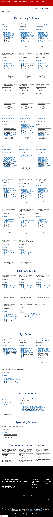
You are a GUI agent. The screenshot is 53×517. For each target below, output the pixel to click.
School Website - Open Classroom (10, 405)
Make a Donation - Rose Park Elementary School (9, 224)
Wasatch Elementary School (41, 211)
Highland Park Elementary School (8, 118)
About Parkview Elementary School (43, 200)
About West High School (8, 385)
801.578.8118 (4, 282)
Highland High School (23, 340)
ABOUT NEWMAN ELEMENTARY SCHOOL (43, 170)
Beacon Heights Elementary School (25, 24)
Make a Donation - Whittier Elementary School (25, 255)
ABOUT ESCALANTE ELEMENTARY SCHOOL (26, 107)
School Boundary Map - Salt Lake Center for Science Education (33, 410)
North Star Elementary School (24, 181)
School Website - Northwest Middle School (29, 313)
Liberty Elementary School (40, 118)
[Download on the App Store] (35, 514)
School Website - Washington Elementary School (9, 251)
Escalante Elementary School (24, 87)
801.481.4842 (4, 185)
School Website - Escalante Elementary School (26, 95)
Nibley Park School (5, 180)
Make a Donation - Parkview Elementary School (43, 193)
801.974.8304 (38, 185)
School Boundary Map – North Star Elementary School (27, 198)
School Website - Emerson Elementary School (42, 64)
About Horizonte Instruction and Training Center (43, 361)
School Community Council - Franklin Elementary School (43, 97)
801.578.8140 (4, 247)
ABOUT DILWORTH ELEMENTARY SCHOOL (9, 76)
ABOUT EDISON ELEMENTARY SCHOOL (26, 76)
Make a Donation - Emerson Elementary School (43, 68)
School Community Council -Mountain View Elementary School (27, 158)
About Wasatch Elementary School (43, 232)
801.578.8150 (4, 91)
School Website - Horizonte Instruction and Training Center (43, 349)
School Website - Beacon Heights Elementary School (27, 33)
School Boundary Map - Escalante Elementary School (27, 104)
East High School (5, 340)
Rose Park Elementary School (7, 211)
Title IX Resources (36, 489)
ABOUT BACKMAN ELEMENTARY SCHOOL (9, 44)
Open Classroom (5, 399)
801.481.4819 (38, 60)
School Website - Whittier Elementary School (25, 251)
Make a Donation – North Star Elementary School (26, 194)
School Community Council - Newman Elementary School (43, 160)
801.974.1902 (4, 458)
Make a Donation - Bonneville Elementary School (43, 37)
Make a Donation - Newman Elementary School (43, 162)
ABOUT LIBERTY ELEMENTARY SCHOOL (43, 139)
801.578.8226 (22, 403)
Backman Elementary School (7, 24)
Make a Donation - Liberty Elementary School (42, 131)
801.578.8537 (38, 154)
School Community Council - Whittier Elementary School (26, 253)
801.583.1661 (4, 345)
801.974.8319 (38, 282)
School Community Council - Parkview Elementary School (43, 191)
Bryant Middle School (6, 277)
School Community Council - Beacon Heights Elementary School (27, 35)
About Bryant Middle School (9, 297)
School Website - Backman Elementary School (9, 33)
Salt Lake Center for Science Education (27, 398)
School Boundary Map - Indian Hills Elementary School (27, 133)
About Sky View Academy (8, 437)
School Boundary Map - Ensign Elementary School (9, 104)
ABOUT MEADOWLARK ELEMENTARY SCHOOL (9, 170)
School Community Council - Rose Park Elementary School (10, 222)
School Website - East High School (10, 348)
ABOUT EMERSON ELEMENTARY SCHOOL (43, 76)
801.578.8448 (21, 186)
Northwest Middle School (24, 305)
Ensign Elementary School (6, 87)
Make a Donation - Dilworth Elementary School (9, 68)
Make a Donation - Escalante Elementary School (26, 99)
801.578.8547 (22, 310)
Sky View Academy (5, 427)
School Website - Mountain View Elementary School (27, 156)
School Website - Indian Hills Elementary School (26, 125)
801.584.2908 (21, 122)
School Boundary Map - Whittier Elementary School (26, 259)
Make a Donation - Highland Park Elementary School (10, 131)
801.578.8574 (38, 345)
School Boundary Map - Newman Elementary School (44, 166)
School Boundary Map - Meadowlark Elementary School (10, 162)
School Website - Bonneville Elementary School (43, 33)
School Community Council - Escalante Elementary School (26, 97)
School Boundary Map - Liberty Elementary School (43, 135)
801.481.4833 (4, 122)
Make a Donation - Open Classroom (10, 408)
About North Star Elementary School (26, 201)
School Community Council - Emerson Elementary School (43, 66)
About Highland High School (26, 360)
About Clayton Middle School (26, 297)
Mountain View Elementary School (25, 149)
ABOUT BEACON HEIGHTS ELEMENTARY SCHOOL (26, 45)
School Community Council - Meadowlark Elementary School (9, 160)
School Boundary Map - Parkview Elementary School (44, 197)
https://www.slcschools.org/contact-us (36, 510)
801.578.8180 (38, 122)
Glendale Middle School (40, 277)
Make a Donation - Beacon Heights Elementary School (27, 37)
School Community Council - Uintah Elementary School (27, 223)
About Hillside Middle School (9, 326)
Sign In (46, 483)
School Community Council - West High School (12, 379)
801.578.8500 (4, 375)
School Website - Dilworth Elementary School (8, 64)
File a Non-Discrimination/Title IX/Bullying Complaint (37, 486)
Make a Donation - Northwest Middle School (29, 315)
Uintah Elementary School (23, 212)
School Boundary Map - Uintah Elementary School (26, 229)
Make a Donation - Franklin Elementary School (43, 99)
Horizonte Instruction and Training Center (43, 340)
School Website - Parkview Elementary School (42, 189)
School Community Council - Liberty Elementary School (44, 129)
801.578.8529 (4, 154)
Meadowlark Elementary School (7, 149)
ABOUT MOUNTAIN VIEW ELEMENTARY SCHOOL (26, 168)
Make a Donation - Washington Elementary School (9, 255)
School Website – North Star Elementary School (26, 190)
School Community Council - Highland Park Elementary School (10, 129)
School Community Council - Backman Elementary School (9, 35)
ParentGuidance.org (36, 490)
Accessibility (48, 481)
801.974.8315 (21, 154)
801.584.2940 (21, 217)
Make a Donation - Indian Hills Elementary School (26, 129)
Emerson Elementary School (41, 55)
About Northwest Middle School (27, 320)
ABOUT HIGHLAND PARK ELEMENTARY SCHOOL (9, 139)
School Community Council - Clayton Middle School (26, 288)
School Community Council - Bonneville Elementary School (43, 35)
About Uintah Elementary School (26, 233)
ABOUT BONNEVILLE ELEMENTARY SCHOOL (43, 45)
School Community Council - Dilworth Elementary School (9, 66)
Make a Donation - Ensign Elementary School (8, 99)
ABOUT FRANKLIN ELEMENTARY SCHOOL (43, 107)
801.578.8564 (38, 216)
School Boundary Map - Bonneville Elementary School (44, 41)
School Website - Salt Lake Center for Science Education (32, 406)
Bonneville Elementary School (41, 24)
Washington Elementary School (7, 242)
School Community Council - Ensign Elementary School (10, 97)
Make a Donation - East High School (10, 351)
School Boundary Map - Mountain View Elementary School (27, 164)
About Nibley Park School (8, 200)
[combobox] (4, 516)
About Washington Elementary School (9, 263)
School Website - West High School (10, 378)
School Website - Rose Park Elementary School (9, 220)
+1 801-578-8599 (9, 483)
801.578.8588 (21, 458)
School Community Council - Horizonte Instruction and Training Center (44, 351)
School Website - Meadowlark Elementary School (9, 158)
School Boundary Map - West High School (11, 382)
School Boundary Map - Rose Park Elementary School (10, 228)
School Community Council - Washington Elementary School (9, 253)
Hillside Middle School (6, 306)
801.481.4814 (21, 29)
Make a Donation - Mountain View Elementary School (27, 160)
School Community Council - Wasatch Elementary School (43, 222)
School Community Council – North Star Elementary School (27, 192)
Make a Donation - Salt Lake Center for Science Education (32, 408)
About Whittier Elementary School (26, 263)
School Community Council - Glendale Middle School (43, 288)
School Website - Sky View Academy (10, 434)
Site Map (47, 479)
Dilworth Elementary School (7, 55)
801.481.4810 (21, 282)
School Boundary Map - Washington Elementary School (10, 259)
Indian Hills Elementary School (24, 118)
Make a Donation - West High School (10, 380)
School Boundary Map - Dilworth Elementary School (10, 72)
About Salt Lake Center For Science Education (29, 412)
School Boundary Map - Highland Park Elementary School (10, 135)
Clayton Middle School (23, 277)
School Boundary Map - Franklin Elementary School (44, 104)
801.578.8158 (38, 91)
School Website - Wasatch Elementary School (42, 220)
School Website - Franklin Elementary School (42, 95)
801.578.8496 (21, 91)
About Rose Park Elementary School (9, 232)
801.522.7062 (4, 432)
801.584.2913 (38, 29)
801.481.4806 (4, 60)
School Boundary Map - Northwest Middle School (30, 317)
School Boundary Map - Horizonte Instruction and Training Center (44, 358)
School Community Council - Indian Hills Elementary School (27, 127)
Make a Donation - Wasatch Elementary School (43, 224)
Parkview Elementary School (41, 180)
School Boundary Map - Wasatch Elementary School (44, 228)
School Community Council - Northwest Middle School (31, 314)
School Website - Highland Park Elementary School (9, 127)
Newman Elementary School (41, 149)
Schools (3, 11)
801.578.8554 (4, 216)
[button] (37, 8)
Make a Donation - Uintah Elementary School (25, 225)
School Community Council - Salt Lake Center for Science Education (34, 407)
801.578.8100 (4, 29)
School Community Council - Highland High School (26, 351)
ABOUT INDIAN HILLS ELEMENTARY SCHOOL (26, 137)
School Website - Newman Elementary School (42, 158)
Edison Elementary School (23, 55)
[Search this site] (50, 8)
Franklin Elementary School (41, 87)
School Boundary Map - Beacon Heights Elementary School (26, 41)
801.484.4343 (21, 345)
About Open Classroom (8, 414)
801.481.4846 (21, 247)
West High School (5, 370)
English (4, 515)
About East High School (8, 356)
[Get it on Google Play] (26, 514)
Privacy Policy (35, 479)
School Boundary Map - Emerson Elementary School (44, 72)
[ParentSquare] (18, 514)
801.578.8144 (4, 404)
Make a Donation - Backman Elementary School (9, 37)
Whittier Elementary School (24, 242)
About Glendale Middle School (43, 297)
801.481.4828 (4, 311)
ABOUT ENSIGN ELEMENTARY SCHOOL (9, 107)
